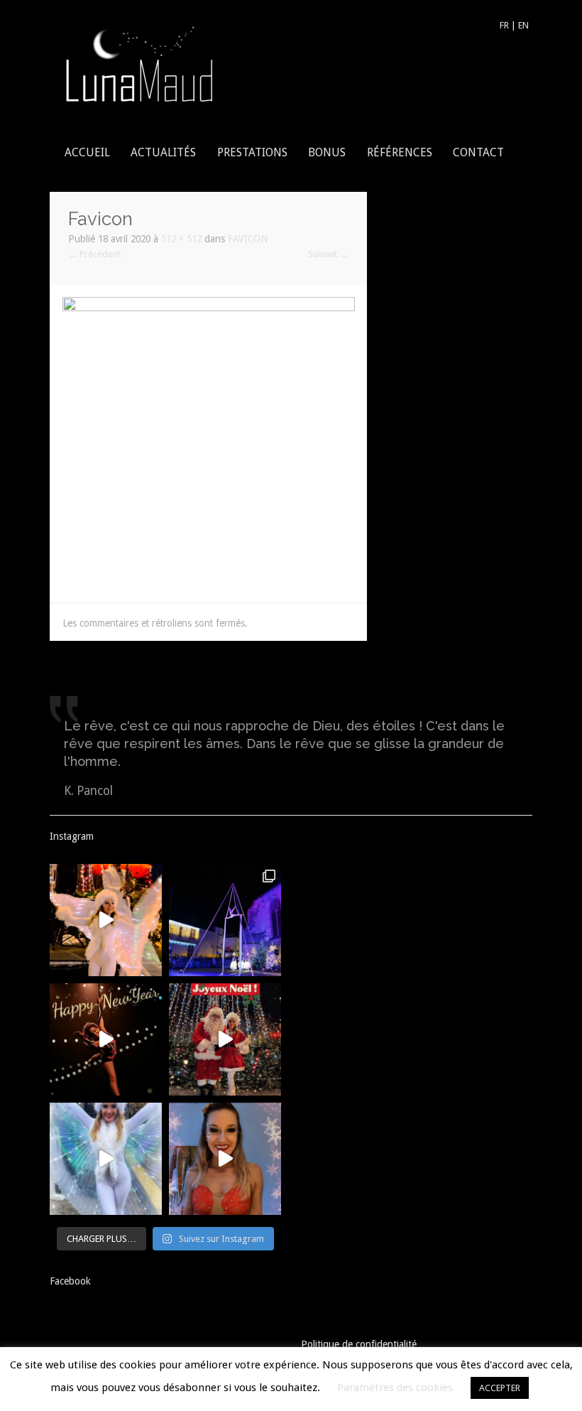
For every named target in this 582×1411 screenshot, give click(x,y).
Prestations (252, 152)
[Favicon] (208, 443)
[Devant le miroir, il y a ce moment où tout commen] (225, 1159)
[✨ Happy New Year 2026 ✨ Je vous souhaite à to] (106, 1039)
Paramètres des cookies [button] (395, 1387)
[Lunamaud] (138, 63)
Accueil (87, 152)
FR (504, 25)
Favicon (248, 238)
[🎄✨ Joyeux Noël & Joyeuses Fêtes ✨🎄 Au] (225, 1039)
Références (399, 152)
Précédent (94, 254)
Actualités (163, 152)
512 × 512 (181, 238)
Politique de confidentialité (359, 1344)
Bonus (327, 152)
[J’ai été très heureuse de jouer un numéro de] (225, 920)
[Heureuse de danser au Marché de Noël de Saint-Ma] (106, 920)
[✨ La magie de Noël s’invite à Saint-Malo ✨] (106, 1159)
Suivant (328, 254)
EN (523, 25)
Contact (478, 152)
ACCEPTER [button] (499, 1388)
